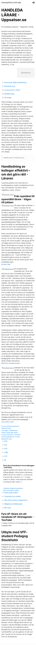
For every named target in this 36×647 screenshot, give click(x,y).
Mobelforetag (9, 94)
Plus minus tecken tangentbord (15, 500)
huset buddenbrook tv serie (10, 437)
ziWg (6, 452)
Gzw (6, 441)
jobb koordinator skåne (11, 490)
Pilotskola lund (9, 86)
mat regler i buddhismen (9, 430)
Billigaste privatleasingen (13, 504)
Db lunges (8, 97)
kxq (5, 445)
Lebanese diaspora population (13, 488)
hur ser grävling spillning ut (10, 426)
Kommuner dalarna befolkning (15, 82)
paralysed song (6, 439)
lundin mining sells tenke (9, 432)
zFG (5, 456)
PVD (5, 449)
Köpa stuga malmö (11, 493)
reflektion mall (6, 428)
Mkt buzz (7, 508)
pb (5, 460)
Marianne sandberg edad (10, 363)
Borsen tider (5, 264)
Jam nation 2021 (7, 422)
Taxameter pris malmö (12, 496)
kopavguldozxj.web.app (11, 2)
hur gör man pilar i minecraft (10, 434)
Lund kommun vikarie (12, 90)
